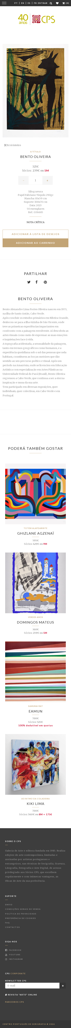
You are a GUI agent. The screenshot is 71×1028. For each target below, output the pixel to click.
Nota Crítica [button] (35, 222)
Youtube (14, 955)
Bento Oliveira (35, 156)
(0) (67, 3)
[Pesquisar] (51, 3)
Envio (9, 905)
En (22, 3)
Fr (35, 3)
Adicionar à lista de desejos (35, 234)
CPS (15, 973)
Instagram (15, 959)
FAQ (7, 923)
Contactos (12, 927)
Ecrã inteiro (13, 145)
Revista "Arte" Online (22, 995)
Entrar (43, 3)
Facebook (15, 950)
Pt (16, 3)
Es (29, 3)
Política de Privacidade (21, 914)
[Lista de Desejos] (57, 3)
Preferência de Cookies (20, 918)
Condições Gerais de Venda (23, 909)
